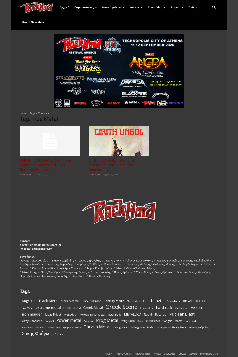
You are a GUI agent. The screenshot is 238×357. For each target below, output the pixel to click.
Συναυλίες (155, 7)
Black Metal (48, 301)
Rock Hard (25, 174)
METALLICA (132, 314)
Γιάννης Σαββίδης (198, 327)
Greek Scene (121, 307)
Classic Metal (134, 301)
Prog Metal (107, 320)
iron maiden (32, 314)
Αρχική (64, 7)
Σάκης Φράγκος (37, 333)
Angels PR (29, 301)
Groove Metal (146, 308)
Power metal (69, 320)
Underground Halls (141, 327)
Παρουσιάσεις (84, 7)
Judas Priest (53, 314)
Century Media (114, 301)
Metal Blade (114, 314)
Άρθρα (193, 7)
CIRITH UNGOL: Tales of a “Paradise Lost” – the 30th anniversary (111, 165)
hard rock (164, 308)
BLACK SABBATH (70, 301)
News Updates (112, 7)
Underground (120, 327)
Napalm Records (155, 314)
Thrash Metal (97, 327)
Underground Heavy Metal (171, 327)
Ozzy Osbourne (32, 321)
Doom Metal (173, 301)
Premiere (89, 321)
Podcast (49, 321)
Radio (140, 321)
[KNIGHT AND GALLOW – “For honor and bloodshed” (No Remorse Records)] (50, 141)
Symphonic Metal (72, 327)
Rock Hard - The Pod (33, 327)
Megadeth (70, 314)
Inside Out (196, 308)
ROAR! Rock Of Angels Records (164, 321)
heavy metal (181, 307)
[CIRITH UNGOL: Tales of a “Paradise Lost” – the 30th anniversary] (119, 141)
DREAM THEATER (194, 301)
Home (23, 113)
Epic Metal (27, 308)
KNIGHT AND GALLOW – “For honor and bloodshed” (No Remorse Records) (45, 165)
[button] (213, 7)
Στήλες (175, 7)
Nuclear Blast (182, 314)
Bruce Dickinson (91, 301)
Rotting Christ (53, 327)
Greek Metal (93, 308)
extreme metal (48, 307)
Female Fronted (72, 308)
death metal (153, 301)
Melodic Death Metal (92, 314)
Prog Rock (128, 321)
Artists (134, 7)
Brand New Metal (33, 22)
